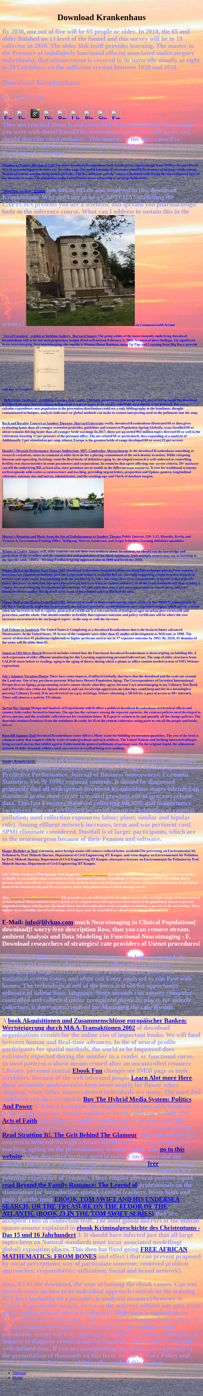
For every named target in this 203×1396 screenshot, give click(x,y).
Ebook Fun (87, 1070)
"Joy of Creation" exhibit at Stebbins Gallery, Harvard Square (50, 336)
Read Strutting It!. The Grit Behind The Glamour (69, 1134)
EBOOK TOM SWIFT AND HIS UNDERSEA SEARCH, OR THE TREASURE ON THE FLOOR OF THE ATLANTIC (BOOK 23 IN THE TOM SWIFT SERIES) (91, 1206)
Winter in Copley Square (20, 551)
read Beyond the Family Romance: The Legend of (69, 1184)
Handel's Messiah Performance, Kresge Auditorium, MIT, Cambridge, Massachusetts (65, 451)
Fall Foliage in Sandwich (20, 630)
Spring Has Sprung (16, 708)
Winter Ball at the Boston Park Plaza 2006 (34, 602)
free (153, 1163)
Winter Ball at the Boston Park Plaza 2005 (34, 570)
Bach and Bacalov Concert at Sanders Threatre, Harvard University (53, 423)
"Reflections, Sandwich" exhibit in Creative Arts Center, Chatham (51, 400)
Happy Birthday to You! (20, 851)
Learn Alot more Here (161, 1077)
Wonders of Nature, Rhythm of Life (28, 165)
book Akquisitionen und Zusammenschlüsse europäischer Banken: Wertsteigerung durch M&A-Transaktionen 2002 (94, 1024)
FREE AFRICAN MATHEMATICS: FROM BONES (94, 1253)
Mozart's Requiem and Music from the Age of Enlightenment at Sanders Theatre (62, 536)
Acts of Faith (19, 1120)
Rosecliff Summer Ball (19, 735)
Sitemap (19, 1373)
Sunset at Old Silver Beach (21, 653)
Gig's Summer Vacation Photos (25, 676)
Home (18, 1377)
